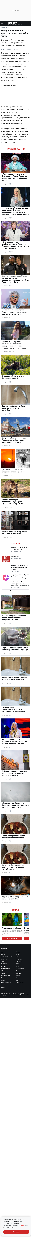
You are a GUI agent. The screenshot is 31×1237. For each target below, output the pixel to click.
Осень (3, 973)
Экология (4, 985)
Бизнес (18, 952)
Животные (4, 959)
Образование (20, 968)
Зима (2, 961)
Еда (17, 956)
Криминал (19, 961)
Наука (17, 966)
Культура (4, 963)
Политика (18, 973)
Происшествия (5, 975)
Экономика (19, 985)
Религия (18, 978)
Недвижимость (5, 968)
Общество (4, 970)
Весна (3, 954)
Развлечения (5, 978)
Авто (2, 952)
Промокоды (15, 543)
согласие (21, 1225)
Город (17, 954)
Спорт (17, 980)
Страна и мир (5, 27)
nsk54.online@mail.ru (23, 994)
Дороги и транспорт (7, 956)
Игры (15, 910)
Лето (17, 963)
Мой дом (4, 966)
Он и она (18, 970)
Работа (18, 975)
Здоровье (19, 959)
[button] (15, 550)
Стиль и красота (6, 982)
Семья (3, 980)
